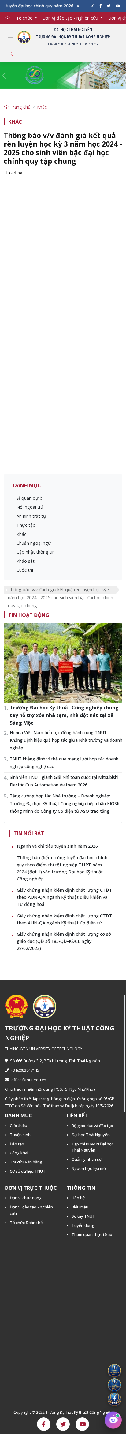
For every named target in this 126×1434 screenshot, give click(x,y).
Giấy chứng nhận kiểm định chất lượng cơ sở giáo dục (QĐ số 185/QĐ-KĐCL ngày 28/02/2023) (64, 941)
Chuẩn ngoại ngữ (34, 543)
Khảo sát (26, 561)
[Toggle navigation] (10, 37)
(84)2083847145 (25, 1070)
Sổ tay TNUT (83, 1216)
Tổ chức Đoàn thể (26, 1222)
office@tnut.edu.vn (28, 1079)
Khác (42, 107)
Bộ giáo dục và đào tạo (92, 1125)
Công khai (19, 1153)
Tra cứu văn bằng (26, 1162)
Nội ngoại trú (30, 507)
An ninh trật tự (31, 516)
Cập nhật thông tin (36, 552)
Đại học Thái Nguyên (91, 1134)
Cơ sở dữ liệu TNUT (28, 1171)
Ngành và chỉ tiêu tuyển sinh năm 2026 (57, 846)
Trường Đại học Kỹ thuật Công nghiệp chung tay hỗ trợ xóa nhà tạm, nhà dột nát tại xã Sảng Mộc (64, 715)
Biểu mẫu (80, 1207)
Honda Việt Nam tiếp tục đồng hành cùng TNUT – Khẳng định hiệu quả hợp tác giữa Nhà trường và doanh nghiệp (66, 740)
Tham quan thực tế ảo (92, 1234)
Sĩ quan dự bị (30, 498)
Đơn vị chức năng (26, 1198)
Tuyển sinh (20, 1134)
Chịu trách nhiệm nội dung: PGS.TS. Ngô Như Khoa (50, 1089)
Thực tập (26, 525)
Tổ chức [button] (24, 18)
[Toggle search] (11, 54)
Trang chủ (20, 107)
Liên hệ (78, 1198)
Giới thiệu (18, 1125)
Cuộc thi (25, 570)
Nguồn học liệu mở (89, 1168)
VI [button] (78, 6)
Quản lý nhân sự (87, 1159)
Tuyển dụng (83, 1225)
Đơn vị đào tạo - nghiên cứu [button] (71, 18)
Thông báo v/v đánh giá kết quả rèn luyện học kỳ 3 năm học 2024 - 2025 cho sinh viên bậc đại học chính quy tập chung (60, 590)
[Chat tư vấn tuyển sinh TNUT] (113, 1421)
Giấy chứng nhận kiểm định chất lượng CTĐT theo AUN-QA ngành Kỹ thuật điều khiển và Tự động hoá (64, 897)
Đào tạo (17, 1144)
